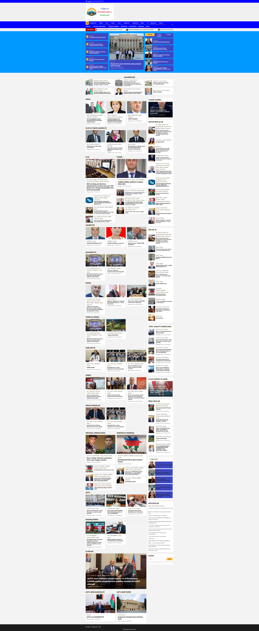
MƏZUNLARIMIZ (93, 535)
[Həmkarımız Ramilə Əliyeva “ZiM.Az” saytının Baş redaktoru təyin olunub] (151, 158)
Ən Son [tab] (150, 34)
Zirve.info (141, 26)
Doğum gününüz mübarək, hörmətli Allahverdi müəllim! (115, 540)
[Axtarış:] (157, 559)
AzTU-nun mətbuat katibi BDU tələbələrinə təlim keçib (115, 301)
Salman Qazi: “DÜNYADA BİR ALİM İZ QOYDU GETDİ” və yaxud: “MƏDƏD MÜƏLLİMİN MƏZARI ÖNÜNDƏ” (102, 479)
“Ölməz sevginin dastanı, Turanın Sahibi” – (157, 536)
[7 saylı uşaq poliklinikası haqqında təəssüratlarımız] (151, 301)
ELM (107, 23)
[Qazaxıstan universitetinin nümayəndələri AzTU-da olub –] (148, 48)
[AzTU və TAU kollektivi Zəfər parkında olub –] (151, 332)
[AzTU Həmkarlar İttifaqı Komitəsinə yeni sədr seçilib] (136, 356)
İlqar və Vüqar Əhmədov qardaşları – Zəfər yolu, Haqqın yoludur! (100, 459)
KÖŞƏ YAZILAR (134, 115)
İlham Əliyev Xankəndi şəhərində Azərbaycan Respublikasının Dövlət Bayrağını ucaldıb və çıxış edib (102, 83)
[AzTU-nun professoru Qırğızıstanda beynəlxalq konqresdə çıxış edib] (89, 219)
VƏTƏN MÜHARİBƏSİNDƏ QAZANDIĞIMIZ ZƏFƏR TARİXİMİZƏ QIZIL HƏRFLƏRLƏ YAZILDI (136, 119)
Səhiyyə (129, 365)
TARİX (100, 270)
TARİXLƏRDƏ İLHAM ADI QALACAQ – (97, 37)
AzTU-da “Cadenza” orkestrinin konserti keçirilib (115, 271)
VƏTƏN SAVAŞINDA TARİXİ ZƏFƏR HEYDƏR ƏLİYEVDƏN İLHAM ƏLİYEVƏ (102, 93)
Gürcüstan (96, 474)
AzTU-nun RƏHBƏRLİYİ (95, 617)
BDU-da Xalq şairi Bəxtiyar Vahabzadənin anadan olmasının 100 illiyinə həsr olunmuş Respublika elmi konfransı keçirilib (100, 187)
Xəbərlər (135, 146)
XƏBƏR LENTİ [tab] (154, 459)
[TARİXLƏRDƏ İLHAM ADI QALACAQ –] (148, 41)
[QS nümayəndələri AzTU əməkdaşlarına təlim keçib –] (116, 501)
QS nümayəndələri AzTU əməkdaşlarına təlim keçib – (115, 511)
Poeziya (94, 241)
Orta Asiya (101, 207)
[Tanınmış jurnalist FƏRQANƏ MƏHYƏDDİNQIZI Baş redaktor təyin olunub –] (148, 68)
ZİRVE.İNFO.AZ (120, 68)
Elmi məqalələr (105, 88)
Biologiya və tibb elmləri (136, 88)
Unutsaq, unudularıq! (140, 200)
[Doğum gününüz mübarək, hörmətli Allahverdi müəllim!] (116, 528)
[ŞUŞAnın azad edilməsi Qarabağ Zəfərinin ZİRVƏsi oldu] (148, 82)
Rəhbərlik (89, 614)
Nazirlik (95, 144)
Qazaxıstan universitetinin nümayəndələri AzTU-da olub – (96, 45)
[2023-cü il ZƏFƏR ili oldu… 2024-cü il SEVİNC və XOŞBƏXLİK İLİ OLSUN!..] (151, 429)
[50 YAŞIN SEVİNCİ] (151, 141)
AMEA (95, 88)
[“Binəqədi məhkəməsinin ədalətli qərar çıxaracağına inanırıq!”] (151, 249)
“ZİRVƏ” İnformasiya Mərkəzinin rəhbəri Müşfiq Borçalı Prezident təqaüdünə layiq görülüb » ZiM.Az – (160, 111)
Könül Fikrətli (151, 538)
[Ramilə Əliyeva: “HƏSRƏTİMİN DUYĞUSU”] (116, 233)
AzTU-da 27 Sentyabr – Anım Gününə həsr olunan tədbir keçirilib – (164, 341)
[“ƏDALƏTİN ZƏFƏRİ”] (116, 325)
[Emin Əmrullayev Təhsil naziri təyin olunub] (136, 136)
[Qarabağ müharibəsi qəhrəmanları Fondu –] (89, 468)
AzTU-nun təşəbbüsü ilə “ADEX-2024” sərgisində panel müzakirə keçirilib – (136, 512)
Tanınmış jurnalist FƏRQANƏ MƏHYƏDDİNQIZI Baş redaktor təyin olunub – (160, 29)
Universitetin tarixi (121, 614)
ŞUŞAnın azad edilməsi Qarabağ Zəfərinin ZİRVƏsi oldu (160, 83)
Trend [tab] (169, 34)
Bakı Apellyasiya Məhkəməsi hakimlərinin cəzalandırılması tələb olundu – (163, 310)
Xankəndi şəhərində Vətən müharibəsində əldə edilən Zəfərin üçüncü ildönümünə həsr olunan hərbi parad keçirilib (132, 83)
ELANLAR (88, 26)
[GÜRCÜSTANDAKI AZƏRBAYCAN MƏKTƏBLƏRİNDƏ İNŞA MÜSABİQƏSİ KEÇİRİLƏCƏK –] (89, 200)
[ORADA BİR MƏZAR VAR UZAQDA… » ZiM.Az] (151, 211)
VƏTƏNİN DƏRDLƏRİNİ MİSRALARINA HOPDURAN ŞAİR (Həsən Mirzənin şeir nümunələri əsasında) (134, 203)
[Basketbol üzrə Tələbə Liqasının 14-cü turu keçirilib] (95, 356)
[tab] (167, 459)
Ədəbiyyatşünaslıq (104, 179)
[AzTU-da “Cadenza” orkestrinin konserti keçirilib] (116, 260)
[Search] (172, 24)
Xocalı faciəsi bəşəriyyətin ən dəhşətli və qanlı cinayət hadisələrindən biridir (95, 275)
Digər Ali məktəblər (93, 179)
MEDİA (142, 23)
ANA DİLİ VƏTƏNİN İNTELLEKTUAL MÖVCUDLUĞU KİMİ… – (101, 29)
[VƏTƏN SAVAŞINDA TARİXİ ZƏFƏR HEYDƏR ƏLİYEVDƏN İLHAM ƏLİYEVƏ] (89, 91)
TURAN (106, 207)
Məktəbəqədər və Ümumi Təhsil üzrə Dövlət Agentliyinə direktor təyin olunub (115, 148)
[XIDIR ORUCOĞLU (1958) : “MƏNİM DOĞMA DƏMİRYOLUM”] (151, 265)
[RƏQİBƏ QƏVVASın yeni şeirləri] (95, 233)
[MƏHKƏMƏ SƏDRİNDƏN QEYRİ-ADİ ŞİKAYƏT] (151, 257)
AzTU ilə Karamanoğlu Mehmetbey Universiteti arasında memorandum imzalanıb (135, 397)
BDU (87, 179)
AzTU (119, 23)
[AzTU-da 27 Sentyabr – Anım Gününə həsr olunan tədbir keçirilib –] (151, 341)
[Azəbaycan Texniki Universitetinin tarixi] (131, 603)
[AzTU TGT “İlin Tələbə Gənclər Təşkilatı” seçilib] (120, 210)
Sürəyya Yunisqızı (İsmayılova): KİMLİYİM (129, 29)
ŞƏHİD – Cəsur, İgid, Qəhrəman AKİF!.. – (157, 543)
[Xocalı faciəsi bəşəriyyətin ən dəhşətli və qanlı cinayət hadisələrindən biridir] (95, 260)
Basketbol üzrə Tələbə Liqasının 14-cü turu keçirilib (95, 368)
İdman (94, 363)
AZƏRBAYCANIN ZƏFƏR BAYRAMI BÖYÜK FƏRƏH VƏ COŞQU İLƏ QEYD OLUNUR (132, 93)
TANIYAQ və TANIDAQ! (113, 26)
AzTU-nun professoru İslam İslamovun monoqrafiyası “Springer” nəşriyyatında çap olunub (136, 305)
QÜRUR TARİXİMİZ (157, 92)
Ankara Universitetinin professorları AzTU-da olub (94, 395)
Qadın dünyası (128, 478)
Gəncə (129, 179)
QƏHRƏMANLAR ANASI (130, 481)
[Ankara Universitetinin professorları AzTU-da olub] (95, 383)
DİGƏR (160, 23)
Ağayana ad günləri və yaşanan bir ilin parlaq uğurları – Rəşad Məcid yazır (95, 302)
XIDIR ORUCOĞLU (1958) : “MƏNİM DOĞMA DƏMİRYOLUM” (164, 266)
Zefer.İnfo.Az (132, 26)
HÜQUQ (157, 247)
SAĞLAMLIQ (153, 23)
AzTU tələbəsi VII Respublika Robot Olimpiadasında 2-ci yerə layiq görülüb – (94, 512)
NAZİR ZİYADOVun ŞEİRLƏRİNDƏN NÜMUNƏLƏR (159, 540)
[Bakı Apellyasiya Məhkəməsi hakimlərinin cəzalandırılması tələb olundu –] (151, 309)
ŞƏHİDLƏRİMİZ (96, 455)
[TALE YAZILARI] (151, 317)
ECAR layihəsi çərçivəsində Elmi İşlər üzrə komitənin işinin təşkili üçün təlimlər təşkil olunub (135, 193)
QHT (137, 363)
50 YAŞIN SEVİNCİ (160, 142)
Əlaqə (99, 626)
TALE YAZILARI (159, 318)
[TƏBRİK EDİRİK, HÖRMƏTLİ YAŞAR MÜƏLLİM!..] (131, 168)
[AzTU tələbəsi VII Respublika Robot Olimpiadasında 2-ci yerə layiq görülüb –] (95, 501)
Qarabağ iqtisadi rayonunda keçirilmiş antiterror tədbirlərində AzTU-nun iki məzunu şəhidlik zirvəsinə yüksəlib (94, 542)
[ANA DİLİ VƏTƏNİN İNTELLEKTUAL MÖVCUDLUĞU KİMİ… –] (126, 46)
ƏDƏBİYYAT (126, 23)
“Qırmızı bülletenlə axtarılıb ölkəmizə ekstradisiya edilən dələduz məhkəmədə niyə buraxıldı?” (162, 150)
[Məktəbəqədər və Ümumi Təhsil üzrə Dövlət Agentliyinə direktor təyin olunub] (116, 136)
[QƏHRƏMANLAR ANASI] (120, 480)
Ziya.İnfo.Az (124, 26)
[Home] (87, 23)
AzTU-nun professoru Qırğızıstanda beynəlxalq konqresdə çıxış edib (103, 221)
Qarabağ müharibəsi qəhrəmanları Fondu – (161, 295)
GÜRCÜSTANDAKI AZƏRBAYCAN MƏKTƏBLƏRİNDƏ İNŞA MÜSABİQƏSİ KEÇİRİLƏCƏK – (102, 203)
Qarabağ (101, 80)
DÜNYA (101, 23)
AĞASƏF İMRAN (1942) (161, 283)
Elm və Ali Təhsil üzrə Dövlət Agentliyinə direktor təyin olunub (94, 149)
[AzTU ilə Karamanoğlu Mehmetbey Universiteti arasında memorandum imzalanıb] (136, 383)
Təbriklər (99, 144)
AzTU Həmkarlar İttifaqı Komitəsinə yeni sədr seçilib (135, 368)
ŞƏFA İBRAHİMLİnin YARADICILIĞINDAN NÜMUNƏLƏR (133, 245)
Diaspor (101, 195)
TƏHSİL (113, 23)
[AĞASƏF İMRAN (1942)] (151, 282)
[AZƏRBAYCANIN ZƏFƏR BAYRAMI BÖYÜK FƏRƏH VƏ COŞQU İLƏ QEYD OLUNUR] (118, 91)
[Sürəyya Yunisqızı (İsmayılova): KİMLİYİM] (148, 62)
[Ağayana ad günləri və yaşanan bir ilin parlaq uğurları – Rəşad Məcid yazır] (95, 291)
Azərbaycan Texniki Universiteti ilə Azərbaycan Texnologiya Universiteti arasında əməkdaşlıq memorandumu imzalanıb (112, 581)
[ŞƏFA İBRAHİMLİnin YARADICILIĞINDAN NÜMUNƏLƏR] (136, 233)
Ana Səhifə (88, 626)
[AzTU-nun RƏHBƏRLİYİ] (100, 603)
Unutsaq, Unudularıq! (99, 26)
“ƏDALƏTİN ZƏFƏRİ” (112, 335)
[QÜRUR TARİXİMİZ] (148, 91)
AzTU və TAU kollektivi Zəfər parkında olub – (164, 332)
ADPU (126, 190)
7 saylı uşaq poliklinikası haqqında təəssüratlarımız (164, 302)
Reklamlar (115, 575)
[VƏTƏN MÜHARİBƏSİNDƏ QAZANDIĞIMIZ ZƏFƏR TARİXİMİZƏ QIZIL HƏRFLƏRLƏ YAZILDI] (136, 107)
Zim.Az (147, 26)
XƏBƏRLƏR (105, 80)
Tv (147, 23)
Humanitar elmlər (90, 181)
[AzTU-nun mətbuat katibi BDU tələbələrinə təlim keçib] (116, 291)
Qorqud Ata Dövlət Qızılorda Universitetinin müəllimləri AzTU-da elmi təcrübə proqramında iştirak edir (104, 212)
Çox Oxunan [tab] (159, 35)
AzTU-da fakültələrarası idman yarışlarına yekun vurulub (114, 367)
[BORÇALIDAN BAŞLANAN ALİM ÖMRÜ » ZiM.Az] (89, 486)
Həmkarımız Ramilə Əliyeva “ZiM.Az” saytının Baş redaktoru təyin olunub (163, 159)
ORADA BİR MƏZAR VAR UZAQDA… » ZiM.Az (162, 420)
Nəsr (161, 316)
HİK (135, 363)
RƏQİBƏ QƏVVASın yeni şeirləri (95, 243)
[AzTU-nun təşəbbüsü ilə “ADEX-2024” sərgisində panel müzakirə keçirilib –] (136, 501)
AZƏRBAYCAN (92, 23)
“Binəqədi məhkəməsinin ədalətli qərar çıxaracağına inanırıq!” (163, 250)
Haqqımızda (94, 626)
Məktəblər (96, 197)
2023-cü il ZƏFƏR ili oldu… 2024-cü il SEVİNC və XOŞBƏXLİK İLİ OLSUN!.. (163, 430)
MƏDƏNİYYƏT (135, 23)
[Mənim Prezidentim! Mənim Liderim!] (151, 192)
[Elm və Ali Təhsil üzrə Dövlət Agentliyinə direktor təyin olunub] (95, 136)
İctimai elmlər (161, 104)
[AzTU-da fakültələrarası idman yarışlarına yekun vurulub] (116, 356)
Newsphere (126, 629)
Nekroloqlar (108, 483)
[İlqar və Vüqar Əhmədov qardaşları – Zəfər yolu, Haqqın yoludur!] (100, 444)
